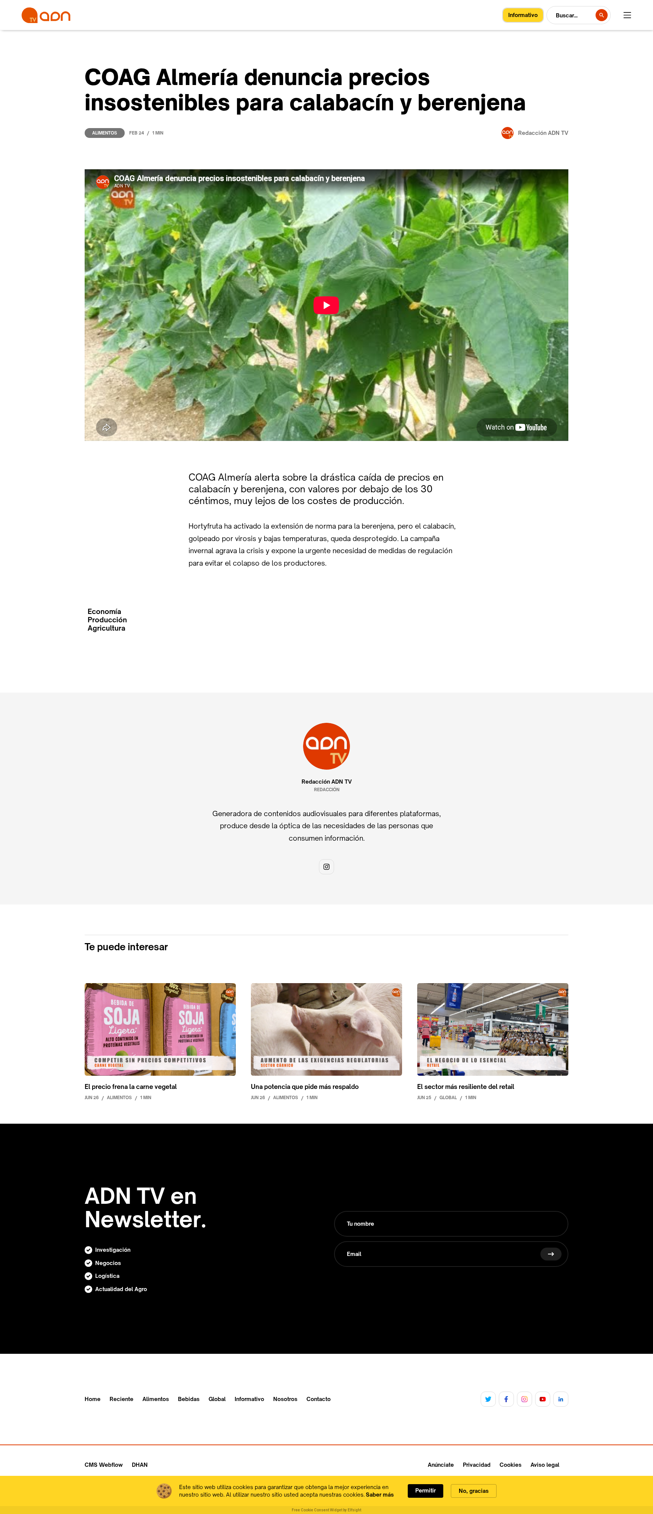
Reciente (121, 1399)
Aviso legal (545, 1464)
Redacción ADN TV (327, 782)
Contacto (318, 1399)
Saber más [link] (380, 1494)
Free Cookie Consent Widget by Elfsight (326, 1510)
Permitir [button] (425, 1490)
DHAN (140, 1464)
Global (217, 1399)
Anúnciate (441, 1464)
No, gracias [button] (474, 1491)
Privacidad (477, 1464)
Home (93, 1399)
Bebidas (189, 1399)
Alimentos (104, 133)
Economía (104, 611)
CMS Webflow (104, 1464)
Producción (107, 620)
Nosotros (285, 1399)
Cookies (510, 1464)
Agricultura (106, 628)
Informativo (249, 1399)
